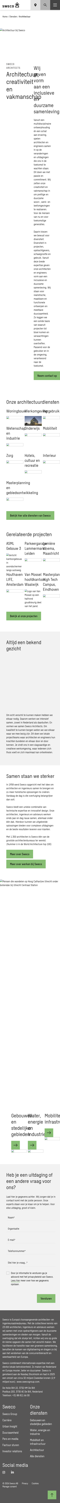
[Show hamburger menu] (55, 5)
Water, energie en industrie (37, 1124)
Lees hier (15, 1280)
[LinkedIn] (13, 1472)
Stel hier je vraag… (17, 1262)
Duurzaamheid (10, 1432)
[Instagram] (4, 1472)
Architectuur (37, 1450)
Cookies (35, 1483)
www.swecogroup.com (28, 1381)
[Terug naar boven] (52, 1495)
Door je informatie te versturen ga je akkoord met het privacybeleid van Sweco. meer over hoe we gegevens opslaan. (32, 1278)
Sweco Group (9, 1414)
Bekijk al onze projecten (23, 616)
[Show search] (45, 5)
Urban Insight (9, 1426)
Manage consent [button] (9, 1486)
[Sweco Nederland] (10, 4)
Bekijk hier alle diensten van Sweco (30, 515)
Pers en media (10, 1438)
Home (5, 16)
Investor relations (12, 1451)
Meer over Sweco (19, 854)
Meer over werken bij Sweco (26, 864)
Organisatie (13, 1228)
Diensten (13, 16)
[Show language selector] (35, 5)
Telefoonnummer (17, 1250)
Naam (11, 1217)
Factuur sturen (10, 1445)
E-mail (11, 1239)
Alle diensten (37, 1456)
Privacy (25, 1483)
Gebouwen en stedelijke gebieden (21, 1124)
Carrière (7, 1420)
